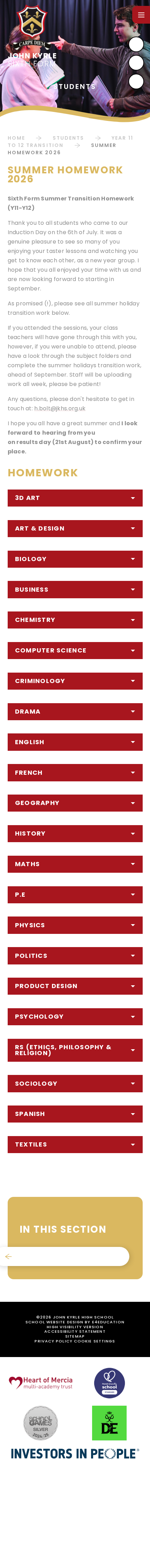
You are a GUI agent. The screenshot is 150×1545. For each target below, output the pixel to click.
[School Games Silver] (40, 1423)
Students (68, 137)
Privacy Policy (53, 1341)
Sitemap (75, 1336)
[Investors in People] (75, 1453)
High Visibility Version (75, 1327)
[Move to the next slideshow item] (136, 44)
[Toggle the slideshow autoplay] (136, 81)
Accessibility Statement (74, 1331)
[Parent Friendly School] (109, 1383)
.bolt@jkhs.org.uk (62, 408)
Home (16, 137)
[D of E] (109, 1423)
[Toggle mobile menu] (141, 15)
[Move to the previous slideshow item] (136, 63)
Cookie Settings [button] (94, 1341)
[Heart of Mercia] (41, 1383)
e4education (108, 1322)
